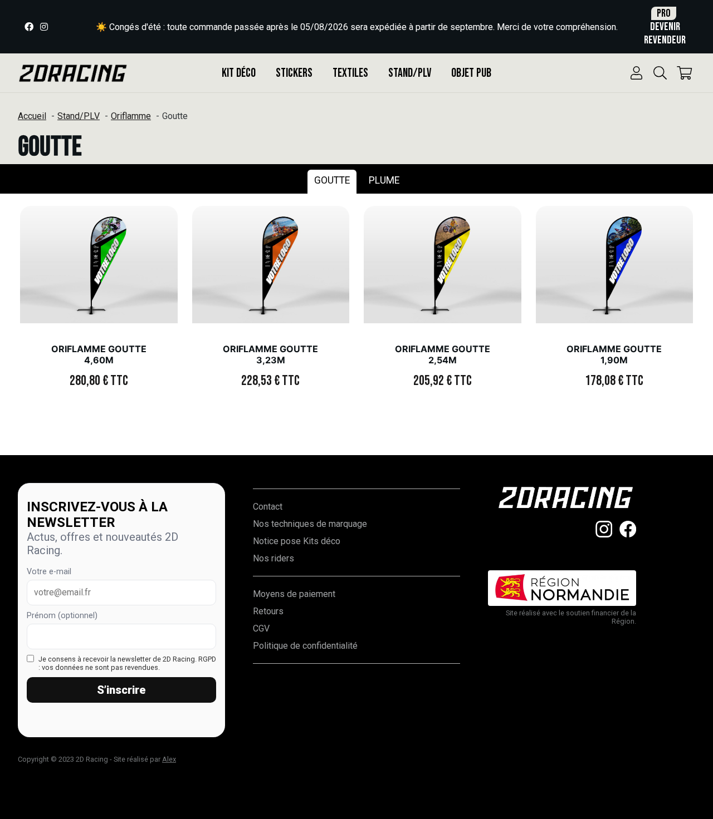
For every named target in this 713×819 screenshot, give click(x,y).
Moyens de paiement (294, 594)
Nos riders (273, 558)
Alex (169, 759)
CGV (261, 628)
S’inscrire (121, 690)
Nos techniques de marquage (310, 524)
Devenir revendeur (665, 27)
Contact (267, 506)
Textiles (350, 73)
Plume (384, 180)
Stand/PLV (409, 73)
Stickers (294, 73)
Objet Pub (471, 73)
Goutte (332, 180)
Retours (268, 611)
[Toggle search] (660, 73)
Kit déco (239, 73)
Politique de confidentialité (305, 645)
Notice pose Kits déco (296, 541)
